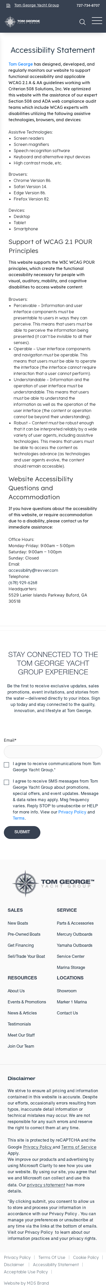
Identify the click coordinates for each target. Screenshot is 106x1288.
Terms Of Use (51, 1257)
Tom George (20, 64)
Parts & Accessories (75, 924)
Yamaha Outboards (74, 946)
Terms (19, 819)
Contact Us (67, 1014)
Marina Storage (71, 968)
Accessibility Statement (56, 1264)
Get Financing (21, 946)
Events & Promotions (27, 1003)
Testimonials (19, 1025)
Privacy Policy (72, 813)
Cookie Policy (86, 1257)
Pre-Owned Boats (24, 935)
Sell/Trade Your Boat (26, 957)
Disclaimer (14, 1264)
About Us (16, 991)
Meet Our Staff (21, 1036)
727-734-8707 (88, 6)
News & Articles (22, 1014)
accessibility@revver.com (33, 570)
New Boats (18, 924)
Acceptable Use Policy (26, 1271)
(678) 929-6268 (22, 582)
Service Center (70, 957)
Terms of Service (78, 1147)
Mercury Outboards (74, 935)
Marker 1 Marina (72, 1003)
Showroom (67, 991)
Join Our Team (21, 1047)
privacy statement (46, 1184)
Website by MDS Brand (26, 1283)
